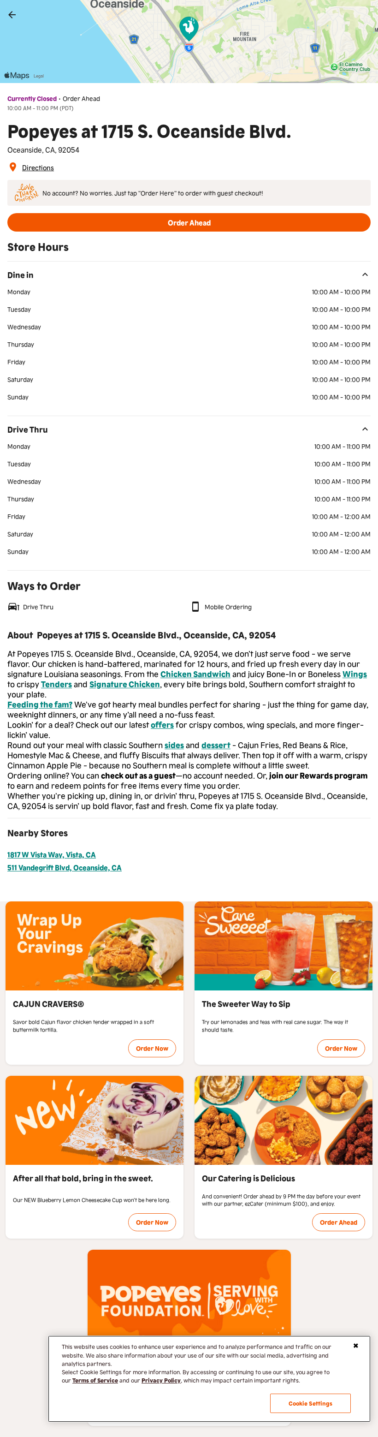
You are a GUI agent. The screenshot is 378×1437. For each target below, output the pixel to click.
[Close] (356, 1346)
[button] (189, 222)
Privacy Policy (161, 1380)
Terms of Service (95, 1380)
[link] (12, 15)
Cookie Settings (311, 1403)
